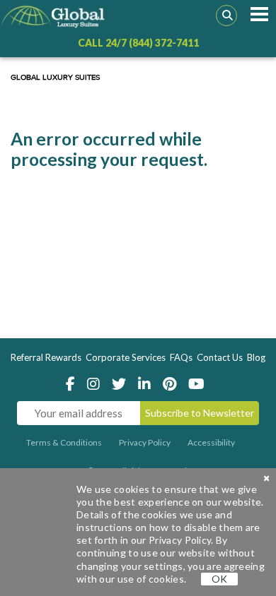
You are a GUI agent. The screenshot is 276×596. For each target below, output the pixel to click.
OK (219, 579)
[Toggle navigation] (259, 14)
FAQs (181, 357)
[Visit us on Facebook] (74, 385)
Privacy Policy (145, 442)
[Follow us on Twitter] (123, 385)
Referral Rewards (46, 357)
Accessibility (211, 442)
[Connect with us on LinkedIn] (148, 385)
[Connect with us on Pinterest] (173, 385)
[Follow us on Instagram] (97, 385)
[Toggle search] (226, 15)
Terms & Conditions (64, 442)
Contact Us (220, 357)
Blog (256, 357)
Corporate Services (126, 357)
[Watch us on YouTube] (199, 385)
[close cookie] (266, 478)
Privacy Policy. (181, 540)
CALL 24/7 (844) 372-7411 (138, 43)
